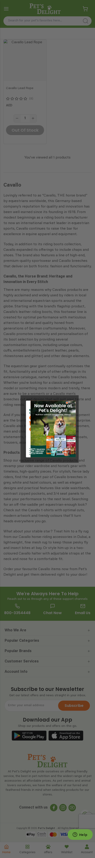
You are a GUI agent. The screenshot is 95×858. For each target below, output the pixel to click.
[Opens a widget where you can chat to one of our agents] (80, 835)
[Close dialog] (67, 403)
